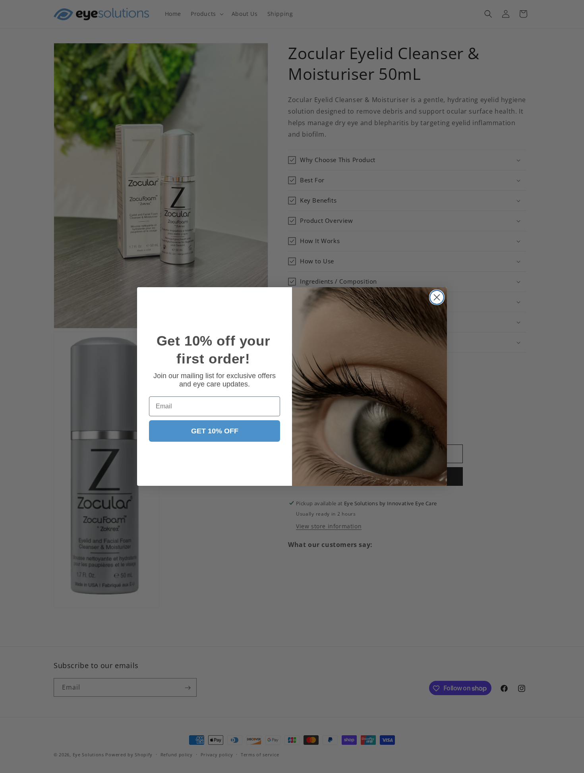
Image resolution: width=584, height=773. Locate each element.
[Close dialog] (437, 297)
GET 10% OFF (214, 431)
